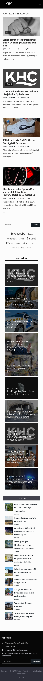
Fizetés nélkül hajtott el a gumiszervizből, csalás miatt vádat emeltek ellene (20, 301)
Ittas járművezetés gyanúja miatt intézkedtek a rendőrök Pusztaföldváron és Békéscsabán (19, 192)
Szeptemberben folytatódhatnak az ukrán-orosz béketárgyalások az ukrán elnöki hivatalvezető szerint (20, 276)
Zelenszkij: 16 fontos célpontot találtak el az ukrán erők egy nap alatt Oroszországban (19, 435)
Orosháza (12, 238)
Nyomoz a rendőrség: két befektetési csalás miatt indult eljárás (20, 324)
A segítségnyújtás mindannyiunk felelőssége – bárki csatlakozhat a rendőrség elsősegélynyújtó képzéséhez (21, 457)
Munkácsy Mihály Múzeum (21, 248)
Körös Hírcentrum (10, 49)
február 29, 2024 (25, 49)
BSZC (34, 243)
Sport (17, 243)
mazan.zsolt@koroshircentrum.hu (17, 650)
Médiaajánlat (6, 656)
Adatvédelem (27, 653)
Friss (8, 32)
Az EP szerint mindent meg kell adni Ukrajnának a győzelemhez (20, 93)
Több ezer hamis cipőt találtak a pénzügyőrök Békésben (19, 142)
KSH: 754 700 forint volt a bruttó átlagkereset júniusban (20, 368)
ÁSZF (35, 653)
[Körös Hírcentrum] (7, 4)
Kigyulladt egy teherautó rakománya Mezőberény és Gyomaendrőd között (21, 414)
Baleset (31, 238)
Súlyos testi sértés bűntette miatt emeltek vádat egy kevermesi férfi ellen (19, 42)
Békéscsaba (17, 233)
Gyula (21, 238)
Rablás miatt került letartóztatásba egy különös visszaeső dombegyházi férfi (21, 480)
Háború (9, 84)
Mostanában (21, 258)
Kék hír (9, 243)
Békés (30, 234)
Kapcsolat (18, 653)
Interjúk (26, 243)
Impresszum (9, 653)
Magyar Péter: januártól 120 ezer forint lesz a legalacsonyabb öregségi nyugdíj (21, 345)
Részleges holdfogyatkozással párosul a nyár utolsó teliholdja (21, 391)
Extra (8, 133)
